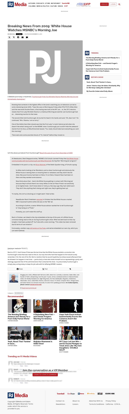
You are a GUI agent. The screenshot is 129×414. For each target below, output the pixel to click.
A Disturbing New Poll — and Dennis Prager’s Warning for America (44, 316)
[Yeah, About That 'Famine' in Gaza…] (19, 333)
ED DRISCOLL (19, 293)
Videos (60, 6)
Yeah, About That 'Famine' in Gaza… (19, 342)
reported (39, 199)
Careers (75, 404)
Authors (31, 3)
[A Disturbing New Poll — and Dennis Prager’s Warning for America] (45, 306)
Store (47, 3)
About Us (76, 401)
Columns (32, 6)
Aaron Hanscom (38, 320)
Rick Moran (36, 345)
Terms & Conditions (96, 404)
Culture (53, 6)
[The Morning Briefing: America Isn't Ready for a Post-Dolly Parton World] (19, 306)
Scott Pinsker (63, 352)
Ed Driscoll (11, 34)
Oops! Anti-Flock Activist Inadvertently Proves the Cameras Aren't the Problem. (70, 317)
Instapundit (56, 3)
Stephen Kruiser (13, 320)
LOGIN (113, 4)
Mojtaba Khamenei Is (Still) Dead (42, 342)
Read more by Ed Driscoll (29, 288)
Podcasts (40, 3)
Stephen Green (12, 345)
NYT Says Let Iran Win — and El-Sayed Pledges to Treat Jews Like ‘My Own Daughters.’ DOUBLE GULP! (70, 345)
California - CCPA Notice (113, 404)
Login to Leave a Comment (45, 374)
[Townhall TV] (66, 3)
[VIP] (66, 6)
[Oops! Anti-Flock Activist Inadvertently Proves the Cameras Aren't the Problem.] (71, 306)
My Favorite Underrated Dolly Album (100, 91)
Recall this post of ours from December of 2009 (56, 153)
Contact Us (60, 401)
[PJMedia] (17, 4)
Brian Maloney (41, 165)
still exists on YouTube (38, 228)
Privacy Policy (111, 401)
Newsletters (60, 404)
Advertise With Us (96, 401)
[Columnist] (14, 278)
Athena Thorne (64, 323)
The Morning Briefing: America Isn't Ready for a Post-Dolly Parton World (19, 316)
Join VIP (104, 4)
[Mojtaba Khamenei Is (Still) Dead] (45, 333)
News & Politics (43, 6)
